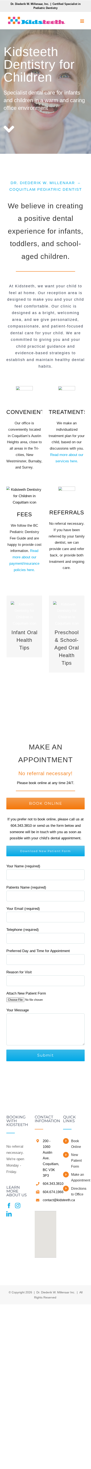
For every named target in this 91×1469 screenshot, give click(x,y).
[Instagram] (17, 1205)
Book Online (76, 1144)
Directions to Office (78, 1191)
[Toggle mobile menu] (82, 21)
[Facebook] (9, 1205)
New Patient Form (76, 1160)
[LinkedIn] (9, 1213)
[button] (45, 1232)
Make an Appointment (78, 1177)
